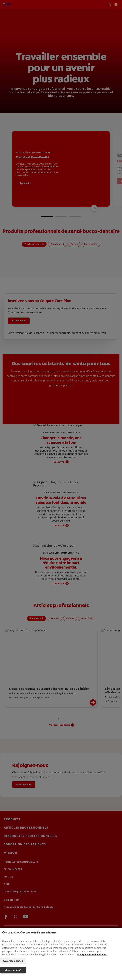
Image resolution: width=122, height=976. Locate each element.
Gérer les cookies (13, 960)
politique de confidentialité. (92, 954)
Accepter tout (13, 970)
